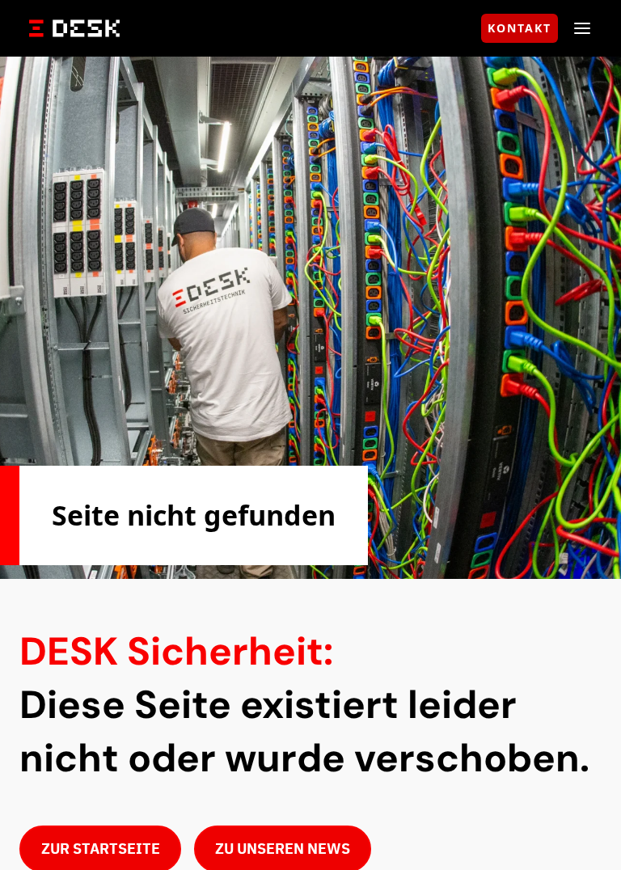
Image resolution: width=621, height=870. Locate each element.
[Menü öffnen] (582, 28)
